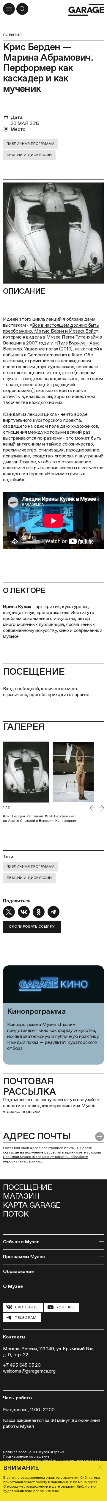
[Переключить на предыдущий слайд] (92, 808)
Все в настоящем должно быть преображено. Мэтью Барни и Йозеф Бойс (51, 328)
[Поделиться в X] (9, 912)
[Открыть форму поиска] (22, 9)
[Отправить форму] (99, 1136)
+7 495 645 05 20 (22, 1365)
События (12, 35)
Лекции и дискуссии (29, 155)
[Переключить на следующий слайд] (101, 808)
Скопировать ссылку (32, 926)
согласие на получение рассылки (32, 1152)
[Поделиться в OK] (39, 912)
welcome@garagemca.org (29, 1371)
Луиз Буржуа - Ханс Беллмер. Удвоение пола (51, 346)
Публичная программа (30, 143)
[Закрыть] (100, 1467)
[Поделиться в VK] (24, 912)
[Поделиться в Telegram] (53, 912)
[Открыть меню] (9, 9)
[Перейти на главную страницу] (86, 10)
